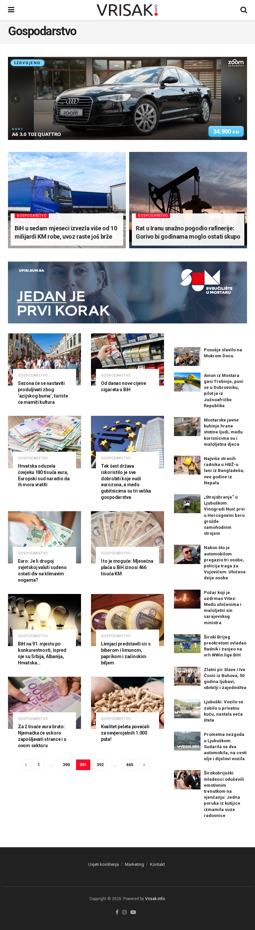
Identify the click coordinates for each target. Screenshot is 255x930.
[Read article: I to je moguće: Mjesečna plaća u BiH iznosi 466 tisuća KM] (127, 537)
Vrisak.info (155, 898)
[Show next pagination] (144, 764)
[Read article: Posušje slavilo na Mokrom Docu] (187, 356)
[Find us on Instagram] (124, 912)
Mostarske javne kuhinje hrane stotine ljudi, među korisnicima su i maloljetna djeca (223, 432)
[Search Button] (243, 10)
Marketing (134, 864)
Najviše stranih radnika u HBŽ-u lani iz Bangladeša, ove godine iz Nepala (224, 470)
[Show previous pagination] (26, 764)
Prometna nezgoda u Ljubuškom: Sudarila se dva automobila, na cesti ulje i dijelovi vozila (225, 746)
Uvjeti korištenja (103, 864)
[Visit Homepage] (127, 10)
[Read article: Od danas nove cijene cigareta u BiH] (127, 359)
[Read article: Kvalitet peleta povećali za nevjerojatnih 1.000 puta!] (127, 703)
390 (66, 764)
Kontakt (157, 864)
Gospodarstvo (32, 215)
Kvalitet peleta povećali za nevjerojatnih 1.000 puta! (125, 733)
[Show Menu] (11, 10)
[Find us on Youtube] (133, 912)
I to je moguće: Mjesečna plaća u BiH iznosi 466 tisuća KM (127, 567)
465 (129, 764)
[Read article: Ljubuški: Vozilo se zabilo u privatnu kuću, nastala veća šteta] (187, 708)
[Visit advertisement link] (127, 297)
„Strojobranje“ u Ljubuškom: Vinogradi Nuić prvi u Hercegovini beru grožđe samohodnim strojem (224, 515)
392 (100, 764)
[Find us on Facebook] (117, 912)
